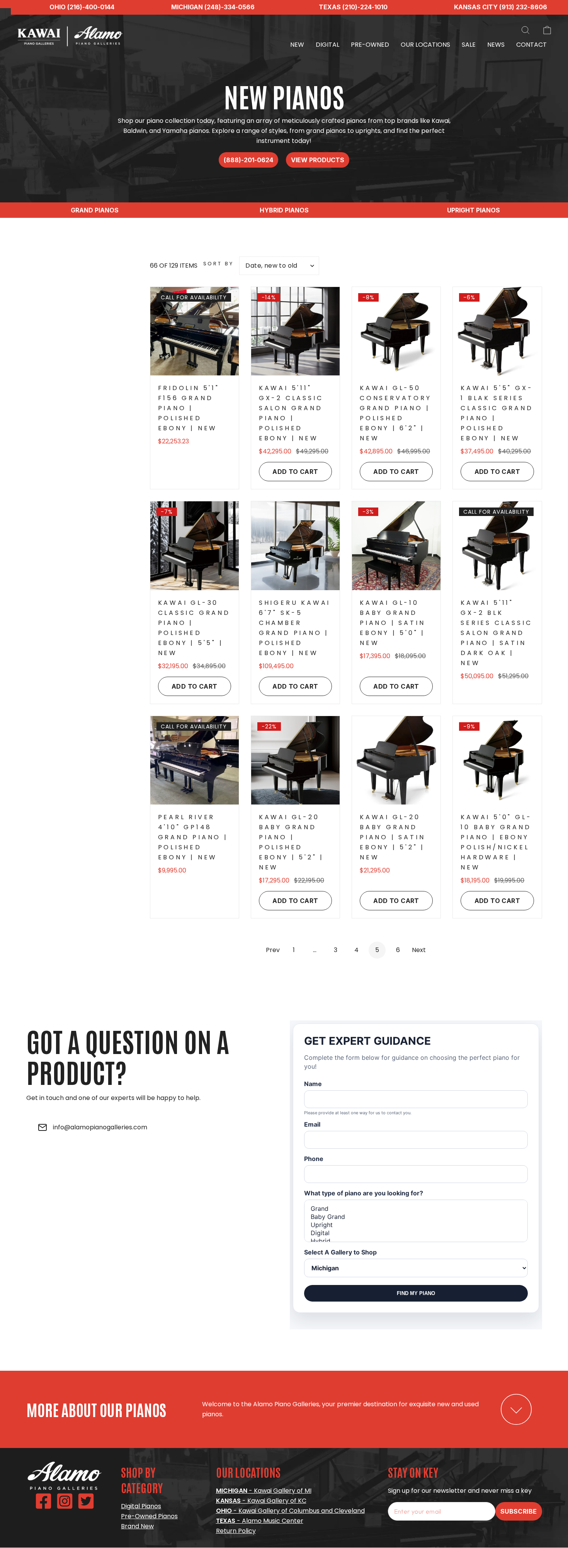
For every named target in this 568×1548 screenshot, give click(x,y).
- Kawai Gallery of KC (261, 1500)
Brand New (137, 1526)
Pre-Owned (370, 44)
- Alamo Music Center (259, 1520)
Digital (327, 44)
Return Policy (236, 1530)
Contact (531, 44)
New (297, 44)
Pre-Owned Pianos (149, 1516)
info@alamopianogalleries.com (100, 1127)
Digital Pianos (141, 1506)
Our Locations (425, 44)
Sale (469, 44)
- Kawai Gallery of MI (263, 1490)
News (496, 44)
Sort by (218, 263)
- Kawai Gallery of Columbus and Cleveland (290, 1510)
